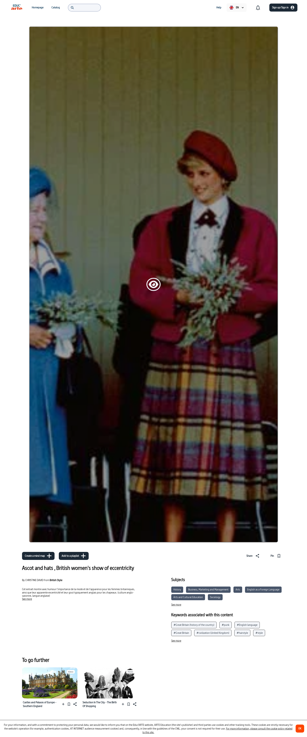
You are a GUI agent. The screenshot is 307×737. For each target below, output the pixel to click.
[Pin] (69, 704)
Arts (238, 589)
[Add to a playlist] (64, 704)
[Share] (74, 704)
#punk (225, 625)
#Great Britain (181, 633)
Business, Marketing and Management (208, 589)
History (177, 589)
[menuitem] (17, 7)
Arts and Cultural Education (188, 597)
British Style (56, 580)
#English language (247, 625)
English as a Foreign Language (263, 589)
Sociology (215, 597)
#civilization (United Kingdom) (212, 633)
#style (259, 633)
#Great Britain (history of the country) (194, 625)
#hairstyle (242, 633)
